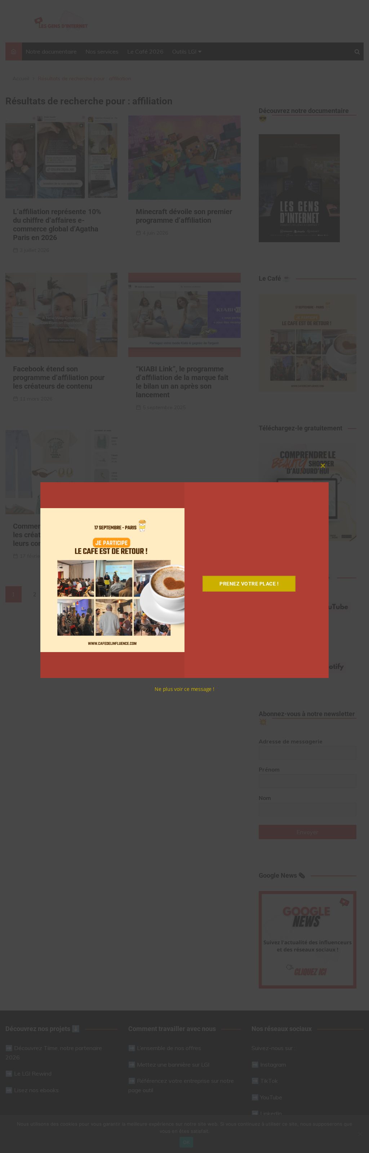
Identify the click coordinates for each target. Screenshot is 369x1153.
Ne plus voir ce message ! (184, 689)
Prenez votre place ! (249, 584)
